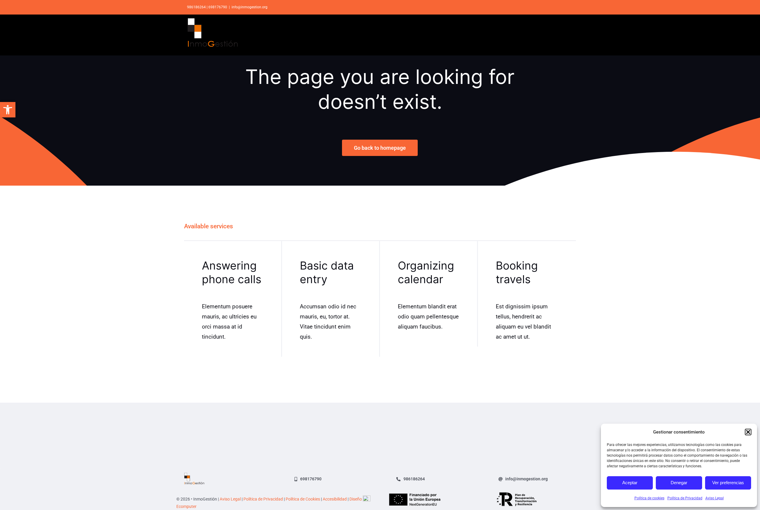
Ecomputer (186, 506)
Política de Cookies (303, 499)
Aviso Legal (714, 498)
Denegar (679, 482)
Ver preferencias (728, 482)
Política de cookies (649, 498)
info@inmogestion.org (249, 7)
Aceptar (629, 482)
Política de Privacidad (684, 498)
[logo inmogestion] (194, 475)
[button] (7, 109)
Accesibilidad (335, 499)
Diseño (356, 499)
